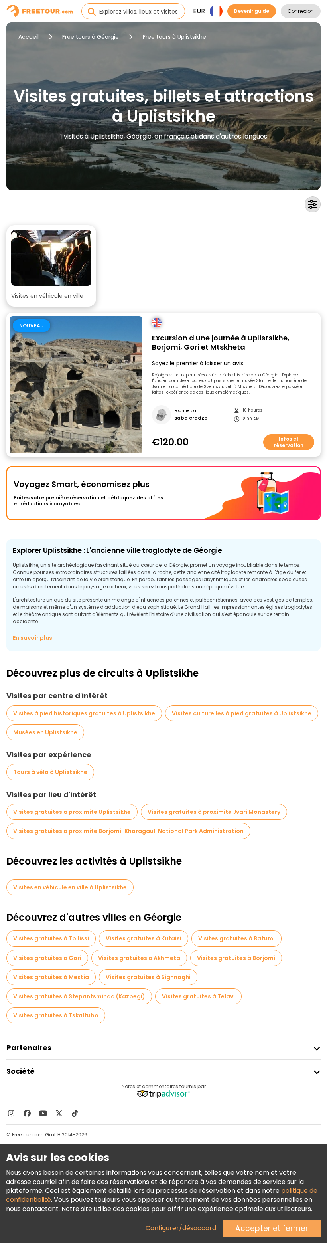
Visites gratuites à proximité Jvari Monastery (214, 812)
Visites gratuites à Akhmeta (139, 958)
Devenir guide (251, 11)
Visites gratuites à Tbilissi (51, 938)
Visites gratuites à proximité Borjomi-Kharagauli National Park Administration (128, 831)
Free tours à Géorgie (90, 37)
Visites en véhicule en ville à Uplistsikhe (70, 887)
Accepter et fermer (271, 1228)
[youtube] (43, 1113)
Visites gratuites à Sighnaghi (148, 977)
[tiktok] (75, 1113)
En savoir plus (32, 638)
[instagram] (11, 1113)
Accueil (28, 37)
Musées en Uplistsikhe (45, 732)
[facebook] (27, 1113)
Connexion (301, 11)
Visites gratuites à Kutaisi (143, 938)
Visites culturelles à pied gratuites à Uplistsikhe (241, 713)
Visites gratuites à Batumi (236, 938)
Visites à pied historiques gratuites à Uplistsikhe (84, 713)
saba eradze (190, 418)
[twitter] (59, 1113)
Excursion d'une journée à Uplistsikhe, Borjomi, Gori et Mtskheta (221, 343)
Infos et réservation (288, 442)
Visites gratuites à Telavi (198, 996)
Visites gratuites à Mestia (51, 977)
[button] (51, 266)
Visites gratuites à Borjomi (236, 958)
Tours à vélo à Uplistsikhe (50, 772)
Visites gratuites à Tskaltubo (55, 1015)
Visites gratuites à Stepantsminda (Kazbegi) (79, 996)
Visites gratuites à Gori (47, 958)
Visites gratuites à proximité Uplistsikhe (72, 812)
